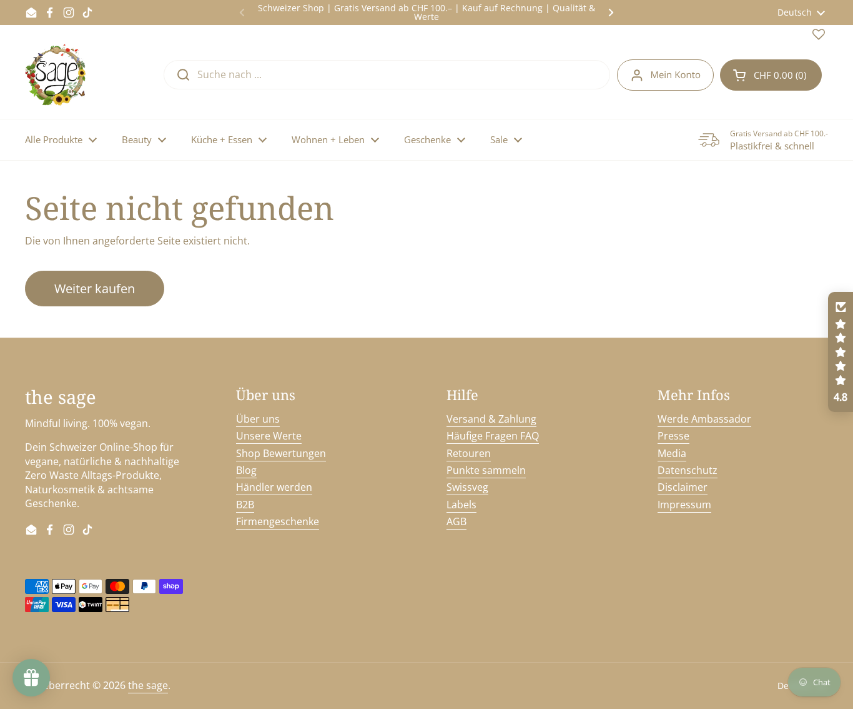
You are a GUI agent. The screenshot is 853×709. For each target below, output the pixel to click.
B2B (245, 504)
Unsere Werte (269, 436)
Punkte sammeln (486, 470)
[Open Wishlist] (818, 37)
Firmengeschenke (277, 521)
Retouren (468, 453)
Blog (246, 470)
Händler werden (274, 487)
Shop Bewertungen (281, 453)
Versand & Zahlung (491, 419)
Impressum (684, 504)
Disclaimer (683, 487)
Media (672, 453)
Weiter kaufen (94, 288)
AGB (456, 521)
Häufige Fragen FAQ (492, 436)
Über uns (258, 419)
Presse (673, 436)
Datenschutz (687, 470)
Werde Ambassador (704, 419)
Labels (461, 504)
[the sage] (56, 75)
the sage (148, 685)
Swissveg (467, 487)
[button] (771, 75)
